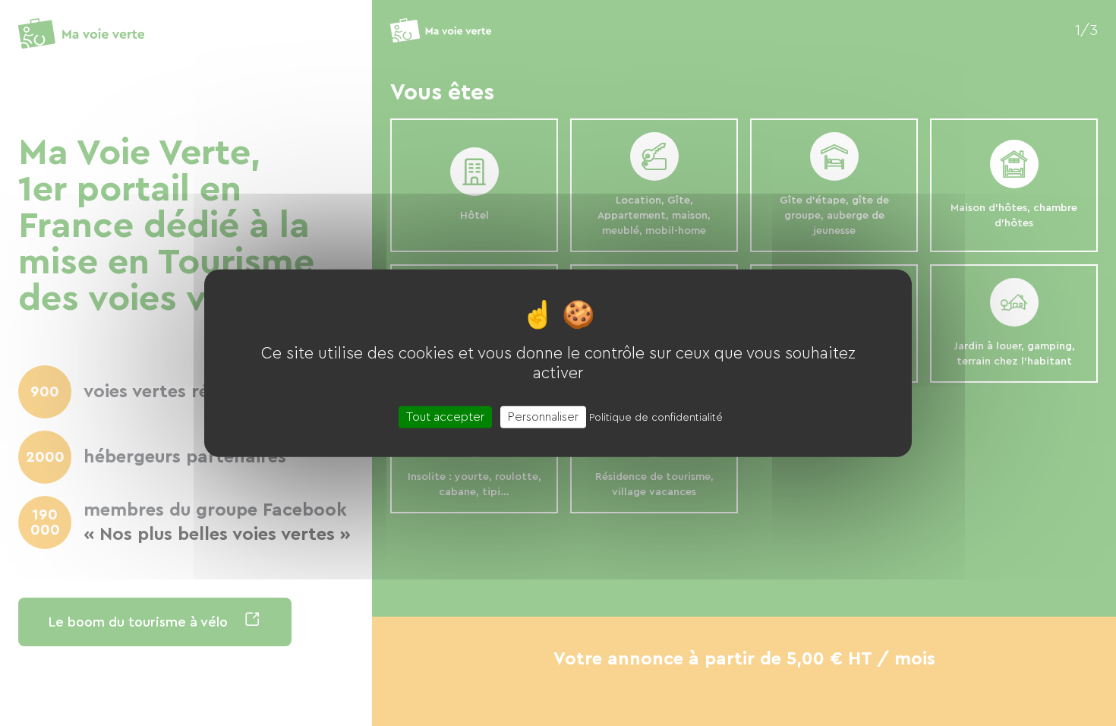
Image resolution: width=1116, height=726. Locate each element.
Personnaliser (543, 416)
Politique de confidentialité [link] (656, 417)
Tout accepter (445, 416)
